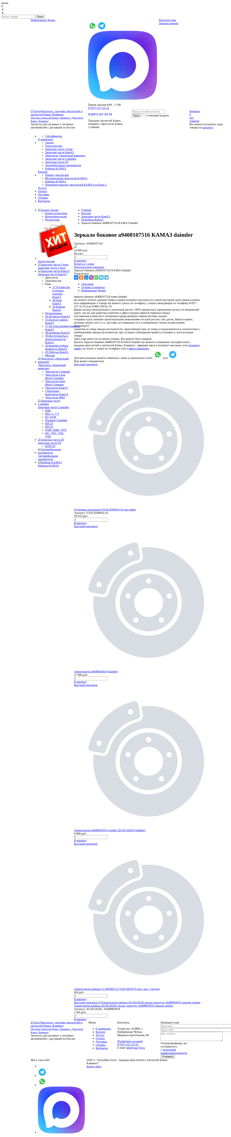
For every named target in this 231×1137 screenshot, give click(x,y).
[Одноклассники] (81, 277)
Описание (87, 284)
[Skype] (101, 277)
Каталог (86, 213)
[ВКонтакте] (76, 277)
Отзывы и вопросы (93, 287)
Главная (86, 210)
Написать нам (167, 20)
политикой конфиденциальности (174, 1051)
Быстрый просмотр (86, 364)
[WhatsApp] (96, 277)
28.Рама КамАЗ (57, 302)
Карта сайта (94, 1066)
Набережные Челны (43, 20)
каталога (207, 127)
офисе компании (138, 348)
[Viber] (91, 277)
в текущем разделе (157, 115)
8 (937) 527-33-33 (98, 108)
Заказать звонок (168, 23)
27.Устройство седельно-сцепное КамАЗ (61, 292)
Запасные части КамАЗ (95, 216)
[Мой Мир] (86, 277)
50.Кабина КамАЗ (58, 308)
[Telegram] (106, 277)
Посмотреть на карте (130, 1041)
